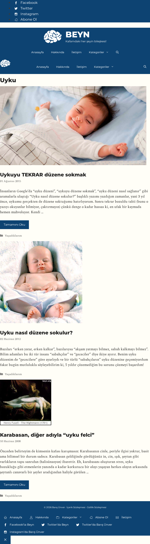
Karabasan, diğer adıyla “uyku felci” (47, 435)
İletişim (77, 52)
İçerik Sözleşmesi (76, 507)
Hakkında (57, 52)
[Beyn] (5, 64)
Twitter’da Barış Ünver (96, 524)
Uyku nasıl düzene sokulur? (36, 333)
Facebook (29, 2)
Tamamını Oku (14, 224)
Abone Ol (28, 19)
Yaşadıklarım (13, 235)
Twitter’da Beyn (58, 524)
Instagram (29, 14)
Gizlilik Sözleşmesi (96, 507)
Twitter (26, 8)
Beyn (77, 34)
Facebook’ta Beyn (21, 524)
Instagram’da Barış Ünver (26, 532)
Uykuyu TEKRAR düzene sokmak (43, 175)
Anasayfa (37, 52)
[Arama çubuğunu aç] (117, 52)
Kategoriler (96, 52)
